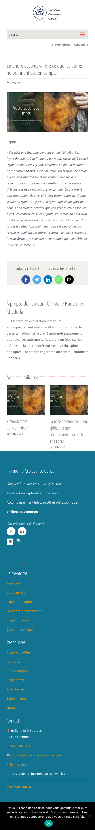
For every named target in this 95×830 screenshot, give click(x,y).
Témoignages (15, 82)
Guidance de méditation (24, 611)
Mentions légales (19, 786)
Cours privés (16, 592)
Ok (49, 823)
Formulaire (18, 764)
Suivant (79, 45)
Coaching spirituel (20, 629)
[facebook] (11, 531)
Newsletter (15, 708)
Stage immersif (18, 620)
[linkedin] (22, 531)
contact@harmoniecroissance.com (35, 755)
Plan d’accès (16, 689)
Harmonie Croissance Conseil (32, 470)
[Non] (89, 816)
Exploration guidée (20, 602)
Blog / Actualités (18, 652)
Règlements (15, 680)
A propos (13, 661)
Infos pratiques (18, 671)
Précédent (62, 45)
